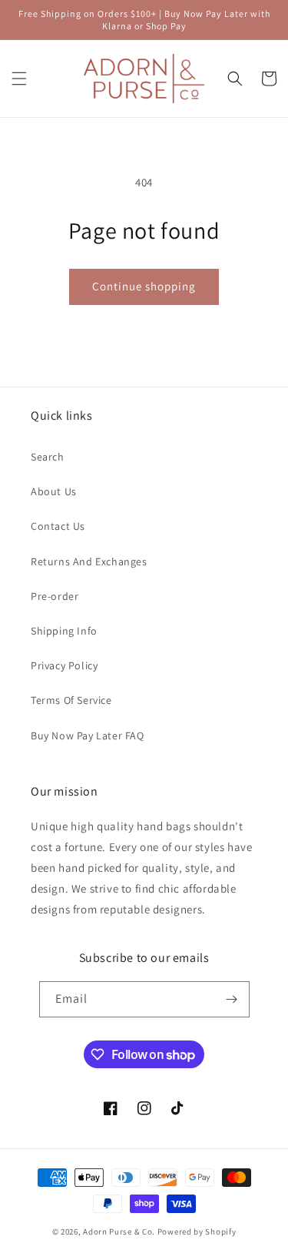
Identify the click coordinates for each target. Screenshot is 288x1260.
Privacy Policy (64, 665)
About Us (54, 491)
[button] (19, 79)
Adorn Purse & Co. (120, 1231)
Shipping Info (64, 631)
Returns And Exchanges (89, 561)
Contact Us (58, 526)
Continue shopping (144, 286)
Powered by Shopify (197, 1231)
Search (48, 457)
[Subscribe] (232, 999)
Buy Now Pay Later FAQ (87, 735)
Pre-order (54, 596)
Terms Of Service (71, 700)
